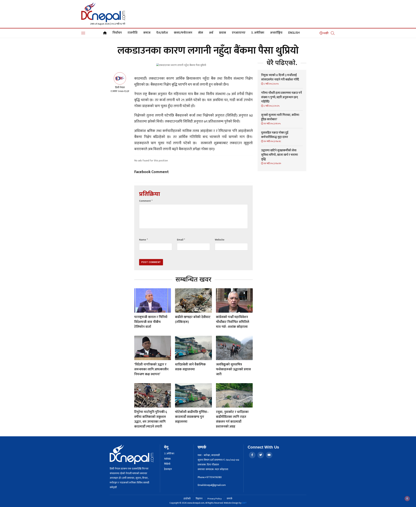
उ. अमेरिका (257, 32)
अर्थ (211, 32)
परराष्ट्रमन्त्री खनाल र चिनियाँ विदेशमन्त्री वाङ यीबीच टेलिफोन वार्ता (150, 322)
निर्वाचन (117, 32)
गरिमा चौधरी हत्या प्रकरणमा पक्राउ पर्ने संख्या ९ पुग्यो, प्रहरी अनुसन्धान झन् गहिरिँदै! (281, 97)
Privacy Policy (215, 498)
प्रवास (222, 32)
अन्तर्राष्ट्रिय (276, 32)
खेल (200, 32)
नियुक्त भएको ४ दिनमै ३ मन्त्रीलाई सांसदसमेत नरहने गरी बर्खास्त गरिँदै (280, 77)
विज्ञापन (199, 498)
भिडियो (167, 464)
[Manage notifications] (407, 498)
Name (143, 240)
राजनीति (132, 32)
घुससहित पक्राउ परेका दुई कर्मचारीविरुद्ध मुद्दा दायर (274, 135)
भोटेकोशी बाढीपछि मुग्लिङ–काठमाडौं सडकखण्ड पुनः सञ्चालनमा (192, 416)
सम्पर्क (229, 498)
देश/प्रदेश (162, 32)
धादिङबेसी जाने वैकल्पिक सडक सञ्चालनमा (190, 367)
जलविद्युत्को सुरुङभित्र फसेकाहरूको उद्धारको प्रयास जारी (233, 369)
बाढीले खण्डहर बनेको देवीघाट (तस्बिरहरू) (192, 319)
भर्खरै (326, 33)
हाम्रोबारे (187, 498)
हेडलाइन (168, 469)
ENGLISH (294, 32)
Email (181, 240)
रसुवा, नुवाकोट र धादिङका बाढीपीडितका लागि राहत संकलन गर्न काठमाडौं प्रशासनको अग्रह (232, 419)
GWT (244, 503)
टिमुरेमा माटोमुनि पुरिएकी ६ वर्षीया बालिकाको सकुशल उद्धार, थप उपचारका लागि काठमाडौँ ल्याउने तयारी (150, 419)
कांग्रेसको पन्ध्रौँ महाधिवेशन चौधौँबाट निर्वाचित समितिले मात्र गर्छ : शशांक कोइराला (232, 322)
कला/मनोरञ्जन (183, 32)
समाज (146, 32)
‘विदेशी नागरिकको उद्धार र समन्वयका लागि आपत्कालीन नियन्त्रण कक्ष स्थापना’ (151, 369)
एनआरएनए (238, 32)
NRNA (167, 459)
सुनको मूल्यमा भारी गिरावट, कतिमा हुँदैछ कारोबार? (280, 117)
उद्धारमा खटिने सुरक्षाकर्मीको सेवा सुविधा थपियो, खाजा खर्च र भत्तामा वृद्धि (279, 155)
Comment (145, 201)
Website (219, 240)
